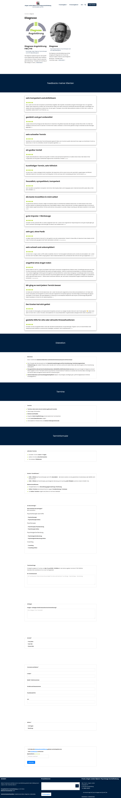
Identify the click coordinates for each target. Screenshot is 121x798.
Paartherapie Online (33, 529)
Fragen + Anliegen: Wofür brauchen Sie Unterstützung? (42, 607)
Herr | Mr (30, 644)
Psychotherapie (32, 517)
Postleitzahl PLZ (31, 693)
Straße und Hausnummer (34, 686)
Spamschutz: (30, 754)
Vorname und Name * (33, 667)
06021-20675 (87, 788)
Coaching (31, 545)
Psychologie (28, 51)
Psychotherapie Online (34, 519)
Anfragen (30, 726)
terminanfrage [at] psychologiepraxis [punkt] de (95, 792)
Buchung (30, 728)
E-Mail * (29, 673)
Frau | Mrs (30, 641)
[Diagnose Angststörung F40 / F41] (36, 32)
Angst (33, 51)
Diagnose (37, 51)
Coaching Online (32, 548)
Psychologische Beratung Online (37, 538)
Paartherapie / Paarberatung (36, 526)
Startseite (27, 13)
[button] (78, 4)
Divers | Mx (31, 646)
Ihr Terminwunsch (32, 573)
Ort (28, 699)
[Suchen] (85, 4)
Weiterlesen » (39, 62)
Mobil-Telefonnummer (33, 680)
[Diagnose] (60, 32)
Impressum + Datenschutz (88, 796)
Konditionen (33, 751)
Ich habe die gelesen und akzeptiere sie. (45, 749)
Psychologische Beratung (35, 536)
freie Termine (92, 4)
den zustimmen (35, 751)
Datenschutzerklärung (41, 749)
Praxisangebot (45, 794)
